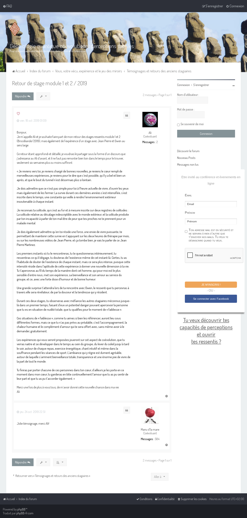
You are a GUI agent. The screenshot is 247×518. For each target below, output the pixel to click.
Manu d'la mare (150, 429)
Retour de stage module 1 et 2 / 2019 (49, 83)
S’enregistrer (201, 85)
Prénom (190, 212)
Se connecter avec (211, 298)
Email (188, 195)
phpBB (21, 509)
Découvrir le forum (188, 151)
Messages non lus (188, 164)
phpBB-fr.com (24, 513)
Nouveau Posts (186, 158)
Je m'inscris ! (211, 284)
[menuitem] (7, 6)
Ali (150, 133)
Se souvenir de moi (192, 124)
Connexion (183, 85)
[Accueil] (15, 29)
